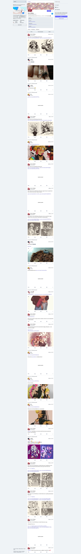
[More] (52, 54)
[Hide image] (28, 66)
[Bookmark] (46, 54)
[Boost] (34, 54)
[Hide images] (28, 40)
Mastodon (20, 5)
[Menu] (52, 11)
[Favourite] (40, 54)
